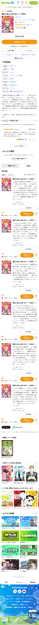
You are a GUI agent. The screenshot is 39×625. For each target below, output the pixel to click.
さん (17, 129)
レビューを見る (18, 146)
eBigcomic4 (13, 85)
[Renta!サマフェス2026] (12, 2)
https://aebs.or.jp (13, 622)
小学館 (12, 69)
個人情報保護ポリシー (27, 601)
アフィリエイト (10, 601)
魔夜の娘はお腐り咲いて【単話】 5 (24, 344)
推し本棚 (11, 50)
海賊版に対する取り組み (20, 607)
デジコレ (12, 88)
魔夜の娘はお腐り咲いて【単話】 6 (24, 385)
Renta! (3, 432)
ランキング (19, 582)
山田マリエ (18, 17)
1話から (4, 175)
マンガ (12, 72)
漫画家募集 (9, 607)
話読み (12, 79)
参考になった (23, 139)
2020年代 (12, 82)
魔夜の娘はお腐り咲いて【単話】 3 (24, 261)
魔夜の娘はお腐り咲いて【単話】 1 (24, 179)
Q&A (22, 596)
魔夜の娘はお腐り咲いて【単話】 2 (24, 220)
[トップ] (6, 3)
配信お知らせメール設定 (28, 54)
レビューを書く (22, 27)
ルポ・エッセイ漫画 (28, 20)
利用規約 (17, 601)
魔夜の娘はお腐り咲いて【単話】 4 (24, 303)
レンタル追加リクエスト (10, 54)
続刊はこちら (18, 58)
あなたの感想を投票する (19, 158)
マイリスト (29, 50)
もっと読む (18, 199)
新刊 (6, 582)
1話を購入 (19, 42)
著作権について (24, 604)
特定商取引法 (14, 604)
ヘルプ (18, 596)
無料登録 (34, 3)
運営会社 (30, 607)
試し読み (28, 208)
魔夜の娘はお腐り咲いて (17, 91)
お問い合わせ (29, 596)
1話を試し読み (19, 36)
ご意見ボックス (19, 599)
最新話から (11, 175)
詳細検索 (32, 582)
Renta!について (10, 596)
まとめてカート (31, 174)
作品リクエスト (10, 599)
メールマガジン (29, 599)
